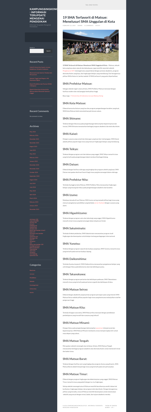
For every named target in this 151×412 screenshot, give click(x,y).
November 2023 (34, 209)
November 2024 (34, 168)
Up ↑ (112, 407)
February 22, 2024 (69, 25)
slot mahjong (33, 254)
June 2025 (33, 150)
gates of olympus (34, 247)
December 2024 (34, 165)
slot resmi (32, 250)
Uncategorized (34, 285)
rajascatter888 (34, 221)
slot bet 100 (33, 222)
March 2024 (33, 198)
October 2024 (34, 172)
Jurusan (32, 274)
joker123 (32, 232)
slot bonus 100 (34, 219)
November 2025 (34, 143)
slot (31, 243)
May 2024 (33, 191)
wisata (32, 292)
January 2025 (34, 161)
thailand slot (33, 227)
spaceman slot (34, 236)
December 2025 (34, 139)
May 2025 (33, 154)
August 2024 (33, 180)
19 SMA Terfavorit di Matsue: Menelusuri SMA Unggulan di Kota (89, 19)
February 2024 (34, 202)
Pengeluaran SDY (69, 71)
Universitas (33, 289)
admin (80, 25)
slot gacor (32, 241)
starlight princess (35, 246)
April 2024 (33, 194)
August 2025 (33, 146)
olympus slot (33, 228)
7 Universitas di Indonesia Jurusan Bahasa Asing (86, 96)
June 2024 (33, 187)
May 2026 (33, 131)
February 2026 (34, 135)
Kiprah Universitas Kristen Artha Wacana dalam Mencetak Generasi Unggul (40, 91)
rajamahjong (33, 249)
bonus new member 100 (36, 244)
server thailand (99, 203)
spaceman (99, 328)
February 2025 (34, 157)
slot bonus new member (36, 233)
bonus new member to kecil (37, 230)
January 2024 (34, 205)
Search (32, 47)
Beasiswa (32, 270)
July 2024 (32, 183)
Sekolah (32, 281)
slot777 (32, 239)
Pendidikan (33, 277)
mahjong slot (33, 225)
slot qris (32, 224)
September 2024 (34, 176)
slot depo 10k (33, 238)
